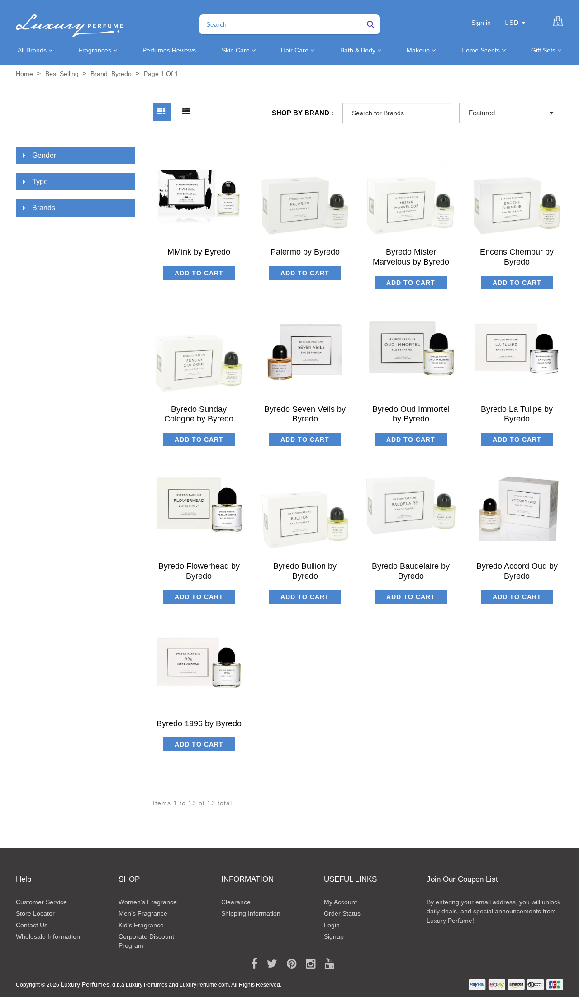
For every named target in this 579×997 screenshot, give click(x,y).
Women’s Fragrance (148, 902)
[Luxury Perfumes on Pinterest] (288, 964)
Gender (44, 155)
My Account (340, 902)
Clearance (236, 902)
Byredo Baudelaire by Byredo (411, 571)
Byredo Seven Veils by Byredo (305, 414)
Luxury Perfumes (85, 984)
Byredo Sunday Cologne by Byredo (198, 414)
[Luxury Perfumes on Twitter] (269, 964)
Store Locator (35, 913)
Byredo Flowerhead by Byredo (199, 571)
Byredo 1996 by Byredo (199, 723)
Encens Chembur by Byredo (517, 256)
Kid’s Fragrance (141, 925)
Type (40, 181)
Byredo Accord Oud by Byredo (517, 571)
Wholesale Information (48, 936)
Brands (43, 208)
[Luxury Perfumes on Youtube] (326, 964)
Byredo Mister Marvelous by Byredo (411, 256)
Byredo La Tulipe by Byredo (517, 414)
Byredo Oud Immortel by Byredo (411, 414)
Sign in (481, 22)
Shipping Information (250, 913)
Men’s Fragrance (143, 913)
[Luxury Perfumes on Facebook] (251, 964)
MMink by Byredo (198, 251)
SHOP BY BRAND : (302, 113)
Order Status (342, 913)
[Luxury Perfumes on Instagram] (307, 964)
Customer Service (41, 902)
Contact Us (31, 925)
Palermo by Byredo (305, 251)
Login (332, 925)
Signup (334, 936)
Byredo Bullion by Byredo (305, 571)
